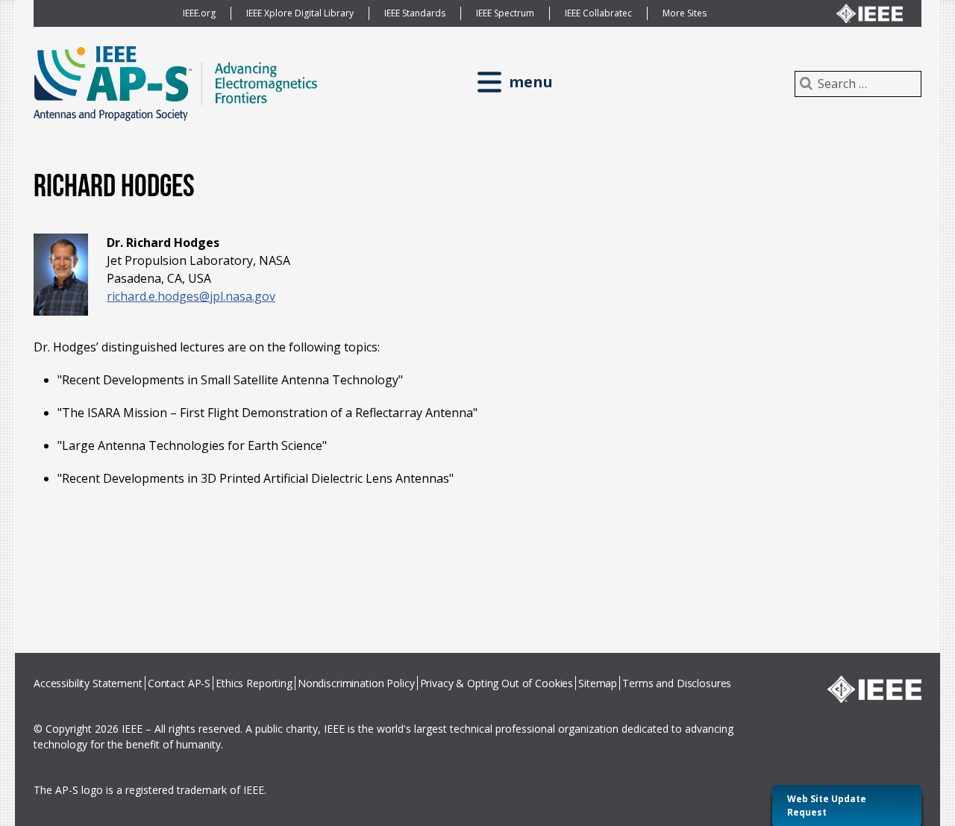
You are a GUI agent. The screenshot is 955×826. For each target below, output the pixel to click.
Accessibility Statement (88, 683)
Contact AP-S (179, 683)
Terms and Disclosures (676, 683)
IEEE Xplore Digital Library (300, 13)
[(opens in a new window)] (869, 13)
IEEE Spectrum (505, 13)
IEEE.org (199, 13)
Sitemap (597, 683)
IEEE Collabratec (598, 13)
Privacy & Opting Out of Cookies (497, 683)
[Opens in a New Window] (874, 689)
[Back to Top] (917, 781)
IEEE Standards (414, 13)
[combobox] (858, 84)
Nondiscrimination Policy (356, 683)
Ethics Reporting (254, 683)
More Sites (685, 13)
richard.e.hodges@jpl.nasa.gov (191, 296)
